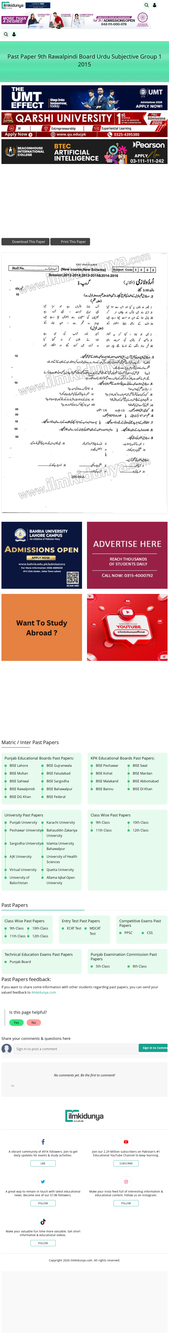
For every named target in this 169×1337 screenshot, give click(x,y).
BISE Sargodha (58, 781)
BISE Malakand (107, 781)
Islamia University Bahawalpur (60, 846)
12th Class (141, 830)
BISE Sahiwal (19, 781)
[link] (38, 5)
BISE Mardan (142, 773)
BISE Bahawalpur (60, 789)
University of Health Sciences (62, 859)
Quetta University (60, 869)
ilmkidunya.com (44, 992)
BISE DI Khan (142, 789)
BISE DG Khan (20, 796)
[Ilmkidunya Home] (12, 5)
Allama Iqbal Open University (61, 880)
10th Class (141, 822)
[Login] (154, 5)
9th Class (103, 822)
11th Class (104, 830)
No (34, 1022)
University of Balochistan (19, 880)
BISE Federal (56, 796)
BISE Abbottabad (146, 781)
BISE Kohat (104, 773)
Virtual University (23, 869)
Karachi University (61, 822)
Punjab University (23, 822)
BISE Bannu (104, 789)
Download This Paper (28, 241)
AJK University (21, 856)
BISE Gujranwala (59, 765)
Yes (16, 1022)
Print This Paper (73, 241)
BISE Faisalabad (58, 773)
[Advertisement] (84, 198)
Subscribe (126, 1163)
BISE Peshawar (107, 765)
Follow (43, 1203)
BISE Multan (19, 773)
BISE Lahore (19, 765)
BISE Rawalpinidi (22, 789)
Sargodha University (25, 843)
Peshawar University (25, 830)
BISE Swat (140, 765)
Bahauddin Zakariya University (62, 833)
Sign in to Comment (155, 1048)
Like (43, 1163)
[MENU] (164, 5)
